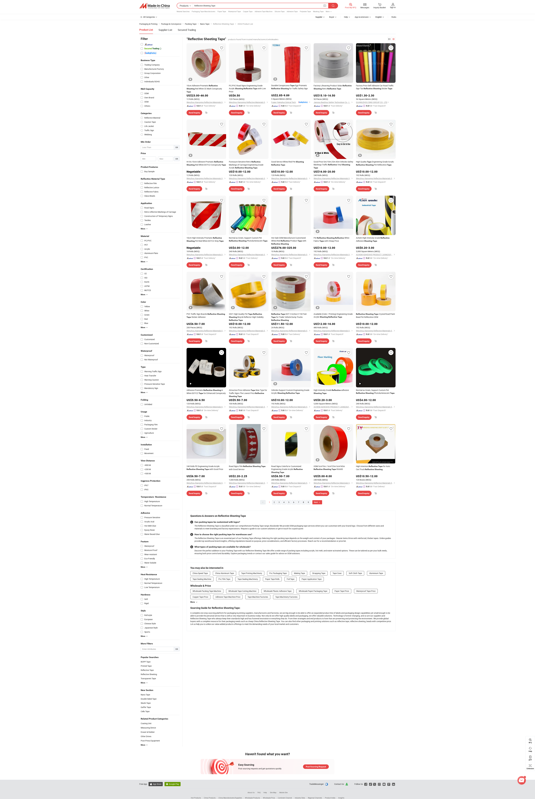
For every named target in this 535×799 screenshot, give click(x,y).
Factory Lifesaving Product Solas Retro (333, 87)
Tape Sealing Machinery (248, 579)
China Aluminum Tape (224, 573)
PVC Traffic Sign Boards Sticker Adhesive (206, 315)
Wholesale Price (269, 798)
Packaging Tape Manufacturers (203, 11)
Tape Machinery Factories (286, 597)
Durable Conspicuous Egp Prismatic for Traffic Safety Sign (289, 87)
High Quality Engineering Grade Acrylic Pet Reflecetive (375, 163)
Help (346, 17)
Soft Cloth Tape (355, 573)
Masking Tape (318, 11)
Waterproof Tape (234, 11)
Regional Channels (315, 798)
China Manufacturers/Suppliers (230, 798)
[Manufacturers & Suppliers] (154, 6)
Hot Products (196, 798)
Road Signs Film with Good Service (247, 468)
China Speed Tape (200, 573)
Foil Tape (290, 579)
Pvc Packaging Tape (278, 573)
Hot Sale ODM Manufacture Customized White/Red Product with (288, 240)
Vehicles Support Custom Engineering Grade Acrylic (290, 391)
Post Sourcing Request (316, 767)
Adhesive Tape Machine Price (227, 597)
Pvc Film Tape (224, 579)
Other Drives (146, 736)
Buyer (331, 17)
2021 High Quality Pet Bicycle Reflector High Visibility (246, 317)
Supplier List (165, 30)
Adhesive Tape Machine (263, 11)
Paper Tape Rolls (272, 579)
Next (316, 502)
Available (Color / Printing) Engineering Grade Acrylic (333, 315)
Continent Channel (285, 798)
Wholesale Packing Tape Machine (207, 591)
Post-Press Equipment (150, 740)
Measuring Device (148, 727)
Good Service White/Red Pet (287, 163)
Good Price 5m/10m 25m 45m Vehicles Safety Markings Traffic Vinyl (333, 164)
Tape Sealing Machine (202, 579)
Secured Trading (187, 30)
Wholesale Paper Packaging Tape (313, 591)
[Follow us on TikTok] (370, 784)
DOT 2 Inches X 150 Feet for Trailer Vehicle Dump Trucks (289, 317)
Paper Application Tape (312, 579)
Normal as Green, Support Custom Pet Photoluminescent (248, 239)
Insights (341, 798)
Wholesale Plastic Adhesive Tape (277, 591)
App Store (155, 784)
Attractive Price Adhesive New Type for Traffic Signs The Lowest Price (248, 393)
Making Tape (299, 573)
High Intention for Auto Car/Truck (373, 468)
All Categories (149, 17)
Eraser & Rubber (148, 732)
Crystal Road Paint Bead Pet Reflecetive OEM (375, 315)
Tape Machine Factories (258, 597)
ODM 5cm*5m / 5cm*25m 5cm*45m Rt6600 (329, 467)
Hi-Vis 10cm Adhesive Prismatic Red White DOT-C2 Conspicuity (206, 163)
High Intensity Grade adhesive (331, 391)
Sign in (393, 7)
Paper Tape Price (342, 591)
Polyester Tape (305, 11)
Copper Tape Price (200, 597)
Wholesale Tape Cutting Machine (242, 591)
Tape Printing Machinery (251, 573)
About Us (251, 792)
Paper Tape (221, 11)
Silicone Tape (279, 11)
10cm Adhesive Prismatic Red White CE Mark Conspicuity (204, 88)
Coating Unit (146, 723)
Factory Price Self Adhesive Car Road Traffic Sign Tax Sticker (375, 87)
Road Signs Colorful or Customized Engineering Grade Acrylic (287, 469)
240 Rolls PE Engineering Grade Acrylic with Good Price (205, 467)
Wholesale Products (252, 798)
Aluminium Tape (376, 573)
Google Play (172, 784)
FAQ (259, 792)
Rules (393, 17)
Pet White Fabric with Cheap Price (331, 239)
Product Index (330, 798)
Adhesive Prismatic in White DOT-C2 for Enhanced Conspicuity (206, 391)
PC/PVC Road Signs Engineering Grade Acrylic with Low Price (247, 88)
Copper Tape (247, 11)
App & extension (362, 17)
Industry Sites (300, 798)
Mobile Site (283, 792)
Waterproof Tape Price (365, 591)
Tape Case (337, 573)
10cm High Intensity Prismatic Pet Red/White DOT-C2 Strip (205, 239)
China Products (210, 798)
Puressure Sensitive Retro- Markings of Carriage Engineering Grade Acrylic (246, 164)
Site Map (273, 792)
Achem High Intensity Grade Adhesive (373, 239)
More (192, 602)
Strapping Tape (318, 573)
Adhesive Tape (292, 11)
